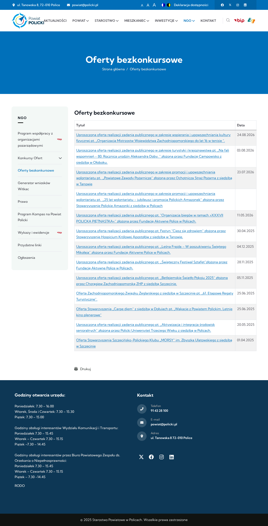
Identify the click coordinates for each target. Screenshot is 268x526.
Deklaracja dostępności (191, 5)
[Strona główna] (28, 20)
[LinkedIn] (171, 457)
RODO (20, 486)
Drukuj (85, 369)
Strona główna (113, 69)
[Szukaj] (228, 21)
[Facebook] (151, 457)
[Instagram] (161, 457)
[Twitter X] (141, 457)
